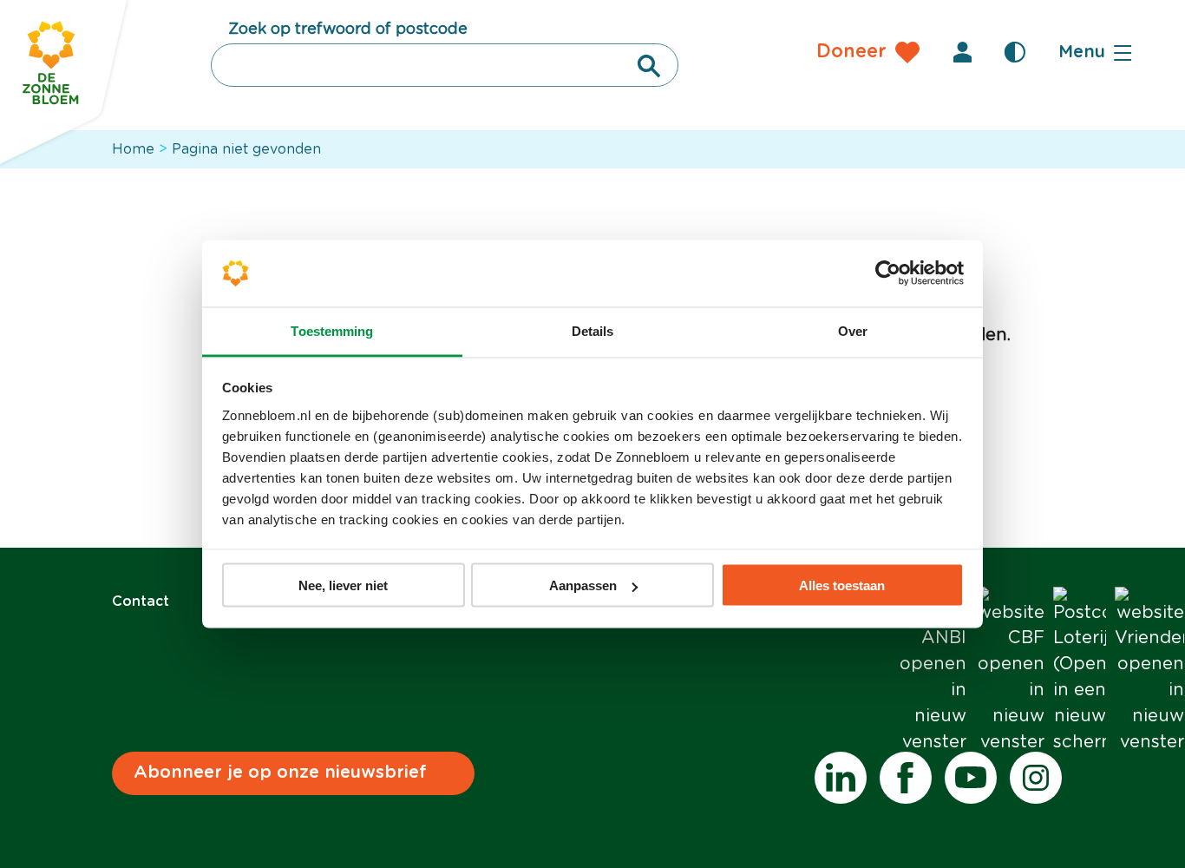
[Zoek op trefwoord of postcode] (648, 66)
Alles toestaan (842, 585)
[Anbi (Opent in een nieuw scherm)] (931, 671)
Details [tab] (593, 330)
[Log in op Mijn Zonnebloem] (963, 52)
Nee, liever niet (343, 585)
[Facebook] (906, 778)
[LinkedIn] (841, 778)
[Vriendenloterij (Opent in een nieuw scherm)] (1149, 671)
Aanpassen (583, 585)
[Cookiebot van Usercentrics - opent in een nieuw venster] (888, 273)
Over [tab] (852, 330)
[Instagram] (1036, 778)
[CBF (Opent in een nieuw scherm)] (1009, 671)
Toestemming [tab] (332, 330)
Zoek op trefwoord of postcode (348, 29)
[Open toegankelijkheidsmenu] (1015, 52)
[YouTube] (971, 778)
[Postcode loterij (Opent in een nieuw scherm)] (1079, 671)
